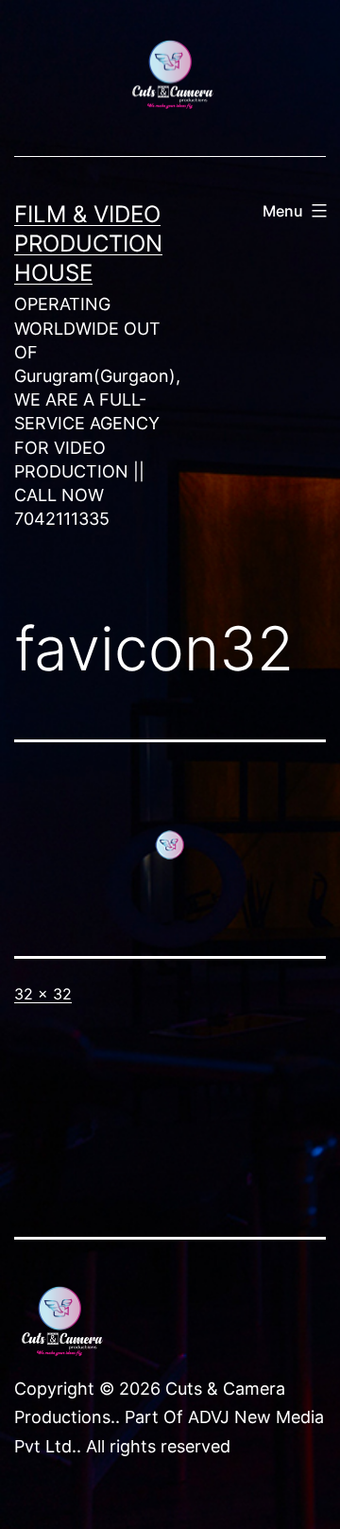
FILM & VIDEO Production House (88, 243)
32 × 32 (43, 993)
